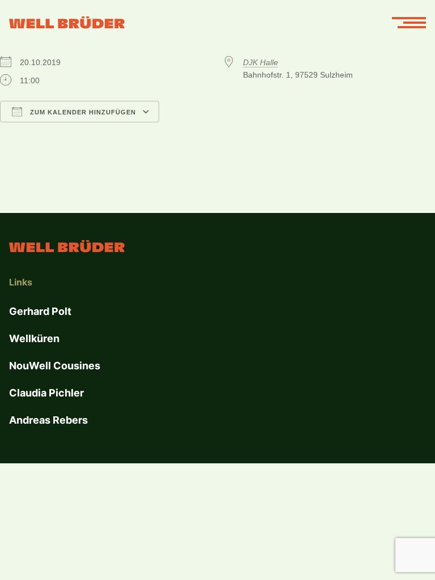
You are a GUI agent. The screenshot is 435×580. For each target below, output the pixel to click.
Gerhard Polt (40, 311)
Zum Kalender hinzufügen (82, 112)
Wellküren (34, 338)
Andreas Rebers (48, 420)
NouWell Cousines (54, 366)
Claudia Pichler (46, 393)
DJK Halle (260, 62)
